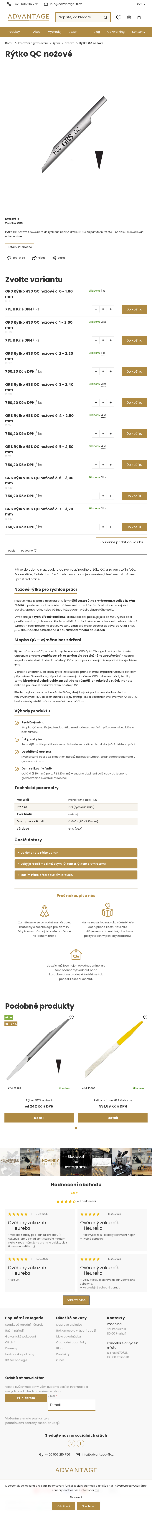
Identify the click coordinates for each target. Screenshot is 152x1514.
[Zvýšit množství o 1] (110, 309)
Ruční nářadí (14, 1330)
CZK (139, 4)
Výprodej (54, 32)
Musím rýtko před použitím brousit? (47, 875)
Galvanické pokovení (20, 1336)
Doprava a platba (69, 1325)
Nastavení (76, 1497)
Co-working (116, 32)
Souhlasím (88, 1506)
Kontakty (138, 32)
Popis (11, 550)
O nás (60, 1360)
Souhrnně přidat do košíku (121, 542)
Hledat (105, 17)
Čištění (10, 1342)
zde (97, 1490)
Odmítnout (63, 1506)
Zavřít (92, 264)
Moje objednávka (68, 1336)
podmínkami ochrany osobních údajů (32, 1423)
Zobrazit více (76, 1300)
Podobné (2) (29, 550)
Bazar (73, 32)
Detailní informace (20, 247)
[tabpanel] (39, 1069)
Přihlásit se (26, 1398)
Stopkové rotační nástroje (24, 1325)
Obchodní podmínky (71, 1342)
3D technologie (16, 1360)
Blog (97, 32)
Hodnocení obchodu (76, 1184)
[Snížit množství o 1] (95, 309)
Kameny (11, 1348)
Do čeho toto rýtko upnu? (39, 853)
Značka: (14, 223)
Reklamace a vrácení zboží (76, 1330)
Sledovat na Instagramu (76, 1161)
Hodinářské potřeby (19, 1354)
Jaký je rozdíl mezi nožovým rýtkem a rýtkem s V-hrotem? (63, 864)
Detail (39, 1117)
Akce (37, 32)
